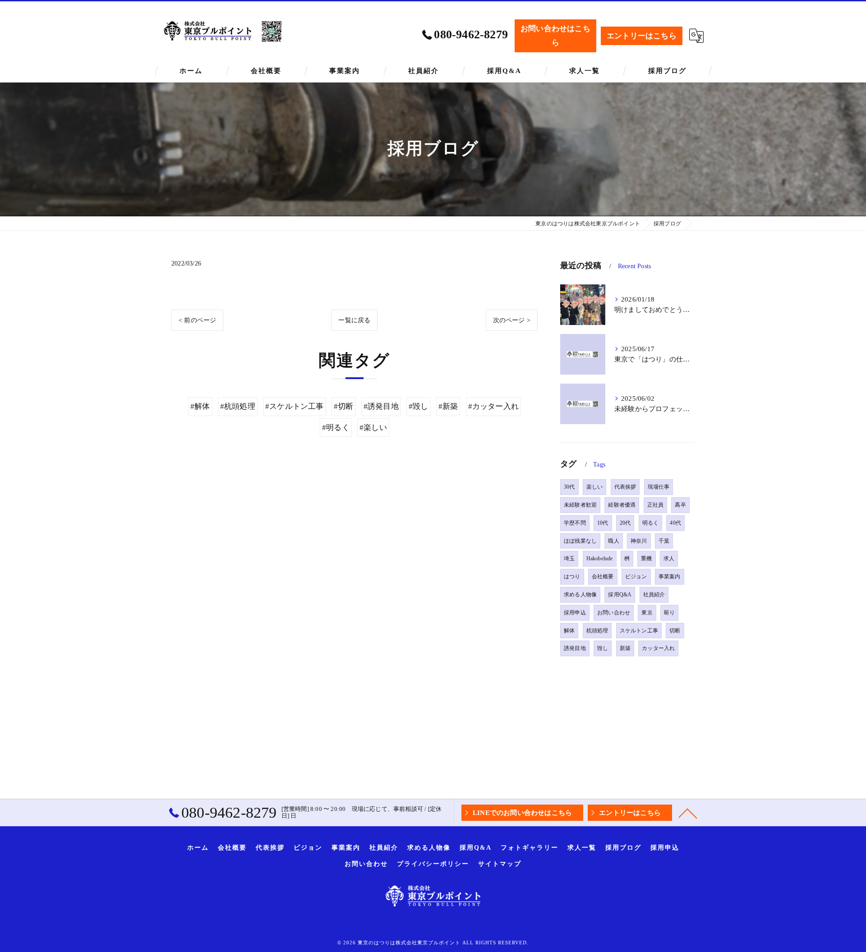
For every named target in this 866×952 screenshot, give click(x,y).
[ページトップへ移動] (688, 813)
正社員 (655, 505)
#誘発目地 (381, 406)
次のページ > (511, 320)
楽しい (594, 487)
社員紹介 (654, 594)
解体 (569, 630)
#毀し (418, 406)
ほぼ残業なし (580, 541)
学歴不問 (575, 523)
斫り (669, 612)
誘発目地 (575, 648)
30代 (569, 487)
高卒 (680, 505)
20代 (625, 523)
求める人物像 (580, 594)
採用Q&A (619, 594)
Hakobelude (599, 558)
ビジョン (636, 576)
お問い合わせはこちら (555, 35)
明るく (650, 523)
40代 (675, 523)
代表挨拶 (625, 487)
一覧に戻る (354, 320)
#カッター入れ (493, 406)
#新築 (448, 406)
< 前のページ (197, 320)
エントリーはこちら (642, 36)
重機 (646, 558)
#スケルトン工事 (294, 406)
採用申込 (575, 612)
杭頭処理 (597, 630)
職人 (613, 541)
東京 (646, 612)
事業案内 (670, 576)
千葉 (664, 541)
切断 (674, 630)
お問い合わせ (613, 612)
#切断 (344, 406)
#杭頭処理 (237, 406)
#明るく (336, 427)
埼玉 (569, 558)
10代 (602, 523)
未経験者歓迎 (580, 505)
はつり (572, 576)
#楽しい (373, 427)
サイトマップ (499, 863)
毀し (602, 648)
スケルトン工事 (639, 630)
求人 (668, 558)
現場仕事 (659, 487)
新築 (625, 648)
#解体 (200, 406)
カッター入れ (658, 648)
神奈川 (639, 541)
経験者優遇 (622, 505)
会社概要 (603, 576)
